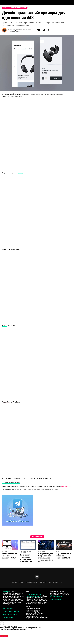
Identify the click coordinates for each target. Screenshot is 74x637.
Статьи (21, 582)
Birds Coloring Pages (10, 615)
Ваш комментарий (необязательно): (13, 629)
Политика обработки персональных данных (34, 595)
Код (49, 582)
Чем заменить (8, 618)
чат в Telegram (45, 478)
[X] (48, 30)
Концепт (5, 249)
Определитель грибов (11, 611)
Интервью (43, 582)
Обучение (55, 582)
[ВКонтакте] (38, 30)
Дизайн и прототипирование (26, 489)
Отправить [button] (4, 636)
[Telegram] (43, 30)
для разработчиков (44, 489)
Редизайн (5, 402)
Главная (14, 582)
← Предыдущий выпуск (11, 483)
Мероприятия (8, 608)
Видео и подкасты (31, 582)
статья (55, 489)
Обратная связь (55, 599)
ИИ (61, 582)
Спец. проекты (16, 607)
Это (3, 94)
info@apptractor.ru (66, 486)
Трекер (4, 325)
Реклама (6, 607)
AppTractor (16, 31)
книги (20, 173)
